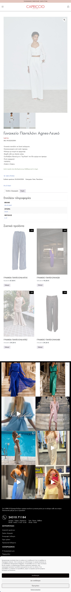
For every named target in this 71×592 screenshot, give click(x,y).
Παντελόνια (39, 179)
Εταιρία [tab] (22, 191)
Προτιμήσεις (35, 585)
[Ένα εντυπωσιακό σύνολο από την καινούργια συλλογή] (53, 379)
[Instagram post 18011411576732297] (18, 414)
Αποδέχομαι (35, 575)
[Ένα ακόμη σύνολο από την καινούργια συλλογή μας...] (18, 379)
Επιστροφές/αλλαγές (8, 536)
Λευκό (6, 211)
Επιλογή (7, 285)
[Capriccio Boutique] (35, 7)
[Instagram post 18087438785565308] (18, 482)
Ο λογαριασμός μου (8, 551)
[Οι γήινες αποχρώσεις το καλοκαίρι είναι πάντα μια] (18, 448)
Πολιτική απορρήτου (35, 589)
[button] (64, 19)
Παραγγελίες (6, 554)
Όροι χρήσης (6, 539)
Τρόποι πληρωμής (7, 533)
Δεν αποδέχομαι (35, 580)
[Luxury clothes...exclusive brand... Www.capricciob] (53, 414)
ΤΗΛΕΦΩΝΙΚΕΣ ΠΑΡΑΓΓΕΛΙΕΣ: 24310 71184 (35, 1)
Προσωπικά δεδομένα (9, 542)
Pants (34, 179)
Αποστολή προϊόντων (8, 530)
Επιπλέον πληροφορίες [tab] (12, 191)
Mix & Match (7, 185)
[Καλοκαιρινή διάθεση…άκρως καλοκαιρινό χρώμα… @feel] (53, 482)
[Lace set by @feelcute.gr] (53, 448)
